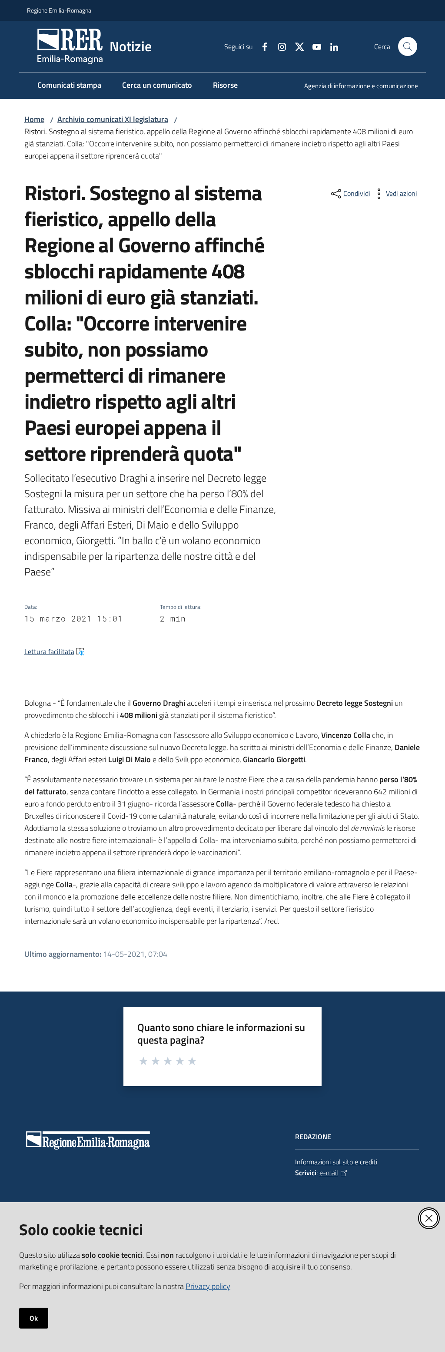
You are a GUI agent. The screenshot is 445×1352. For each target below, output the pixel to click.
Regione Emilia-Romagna (59, 10)
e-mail (328, 1172)
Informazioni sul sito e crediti (336, 1162)
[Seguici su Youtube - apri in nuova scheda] (313, 46)
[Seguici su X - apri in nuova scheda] (296, 46)
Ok (34, 1318)
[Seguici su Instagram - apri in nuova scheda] (278, 46)
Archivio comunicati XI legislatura (112, 119)
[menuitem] (356, 86)
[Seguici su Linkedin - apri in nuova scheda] (330, 46)
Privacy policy (208, 1286)
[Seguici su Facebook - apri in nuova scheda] (261, 46)
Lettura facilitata (49, 651)
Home (34, 119)
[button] (407, 46)
